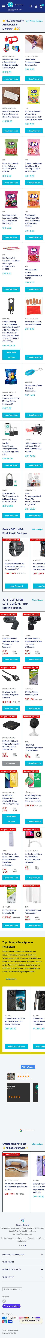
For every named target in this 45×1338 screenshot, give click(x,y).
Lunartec (29, 440)
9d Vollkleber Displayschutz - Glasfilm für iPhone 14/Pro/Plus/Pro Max (10, 799)
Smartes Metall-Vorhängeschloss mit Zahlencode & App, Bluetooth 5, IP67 (10, 497)
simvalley (9, 560)
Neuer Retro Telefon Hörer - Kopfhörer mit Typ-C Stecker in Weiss (16, 1186)
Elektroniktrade (9, 689)
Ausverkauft (11, 763)
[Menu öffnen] (3, 6)
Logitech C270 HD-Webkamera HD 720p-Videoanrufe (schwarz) (10, 642)
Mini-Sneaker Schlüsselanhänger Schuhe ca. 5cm (32, 62)
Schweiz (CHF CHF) (10, 1289)
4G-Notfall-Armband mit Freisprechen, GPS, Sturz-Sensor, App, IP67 (15, 566)
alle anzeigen (37, 1144)
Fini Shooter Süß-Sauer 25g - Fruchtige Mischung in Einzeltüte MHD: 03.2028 (10, 263)
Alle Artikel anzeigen (34, 21)
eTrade (28, 635)
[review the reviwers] (29, 1093)
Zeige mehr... (11, 979)
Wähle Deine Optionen (11, 354)
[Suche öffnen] (31, 6)
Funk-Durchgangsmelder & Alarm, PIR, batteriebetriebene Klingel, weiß (33, 499)
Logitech (5, 635)
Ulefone (5, 318)
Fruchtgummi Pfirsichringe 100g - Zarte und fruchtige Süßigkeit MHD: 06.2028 (32, 220)
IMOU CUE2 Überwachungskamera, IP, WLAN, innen (34, 747)
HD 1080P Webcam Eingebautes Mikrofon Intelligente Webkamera (33, 642)
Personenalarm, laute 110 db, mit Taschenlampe (33, 388)
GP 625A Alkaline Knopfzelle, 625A (31, 693)
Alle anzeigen (37, 529)
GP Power (28, 689)
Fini (26, 108)
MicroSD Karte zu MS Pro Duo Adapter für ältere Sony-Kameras (10, 114)
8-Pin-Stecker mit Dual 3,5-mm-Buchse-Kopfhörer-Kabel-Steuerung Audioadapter (10, 859)
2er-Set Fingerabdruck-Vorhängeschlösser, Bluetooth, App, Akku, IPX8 (11, 448)
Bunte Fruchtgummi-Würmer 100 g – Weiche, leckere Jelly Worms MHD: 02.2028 (33, 115)
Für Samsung (30, 792)
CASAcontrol (30, 490)
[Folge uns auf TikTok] (4, 1301)
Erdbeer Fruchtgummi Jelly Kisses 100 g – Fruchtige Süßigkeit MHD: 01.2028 (33, 167)
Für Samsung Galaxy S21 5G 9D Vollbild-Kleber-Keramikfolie (33, 798)
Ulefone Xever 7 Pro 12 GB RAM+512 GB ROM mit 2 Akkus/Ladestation (15, 1021)
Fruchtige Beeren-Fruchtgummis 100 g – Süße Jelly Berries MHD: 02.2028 (10, 219)
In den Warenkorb (11, 79)
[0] (40, 6)
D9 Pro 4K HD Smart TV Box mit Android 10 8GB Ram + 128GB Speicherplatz (11, 745)
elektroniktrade (9, 56)
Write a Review (28, 1067)
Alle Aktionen (37, 600)
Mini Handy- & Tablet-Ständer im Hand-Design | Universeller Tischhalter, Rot (10, 63)
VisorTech (29, 382)
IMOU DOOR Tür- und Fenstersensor (33, 911)
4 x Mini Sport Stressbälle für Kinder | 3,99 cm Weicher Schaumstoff (11, 399)
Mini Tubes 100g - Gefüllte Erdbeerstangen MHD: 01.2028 (33, 274)
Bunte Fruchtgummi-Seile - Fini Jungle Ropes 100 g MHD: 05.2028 (10, 167)
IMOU (26, 742)
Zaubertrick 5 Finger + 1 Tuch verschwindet (33, 323)
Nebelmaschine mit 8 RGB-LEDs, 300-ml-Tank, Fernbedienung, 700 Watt (33, 447)
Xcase (4, 490)
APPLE (4, 851)
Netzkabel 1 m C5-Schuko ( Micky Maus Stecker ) (10, 695)
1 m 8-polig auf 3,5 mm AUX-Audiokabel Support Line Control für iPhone (33, 858)
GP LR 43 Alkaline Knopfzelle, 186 (9, 911)
